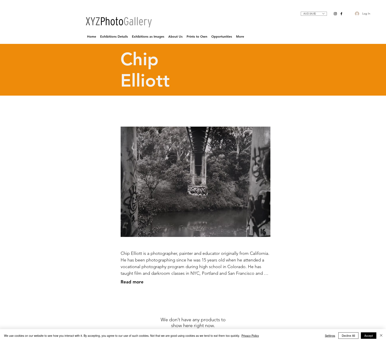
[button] (314, 14)
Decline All (348, 336)
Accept (368, 336)
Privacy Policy (250, 336)
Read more (132, 282)
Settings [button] (330, 336)
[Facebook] (341, 14)
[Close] (381, 335)
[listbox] (314, 14)
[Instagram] (335, 14)
